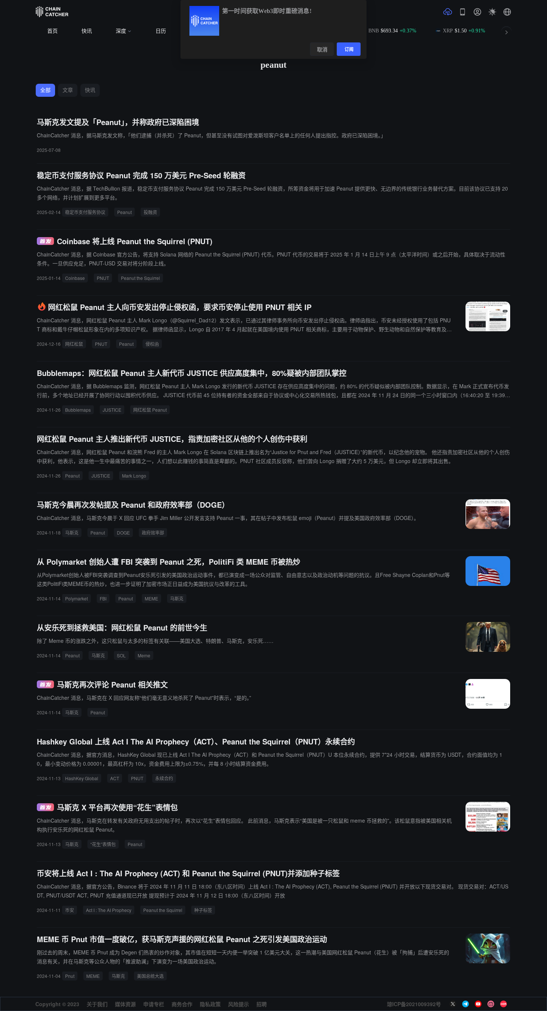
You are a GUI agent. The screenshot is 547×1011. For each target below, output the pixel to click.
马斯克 (72, 532)
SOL (121, 655)
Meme (144, 655)
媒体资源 (125, 1004)
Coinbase (75, 278)
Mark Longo (134, 475)
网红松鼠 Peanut (150, 409)
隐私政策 (210, 1004)
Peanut (124, 212)
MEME (151, 598)
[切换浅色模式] (492, 11)
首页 (52, 31)
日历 (161, 31)
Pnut (69, 976)
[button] (507, 12)
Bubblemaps (78, 409)
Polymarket (76, 598)
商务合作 (182, 1004)
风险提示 (238, 1004)
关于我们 (97, 1004)
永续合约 (164, 778)
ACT (114, 778)
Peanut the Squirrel (140, 278)
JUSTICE (112, 409)
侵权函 (152, 344)
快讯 (86, 31)
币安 (69, 910)
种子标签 (203, 910)
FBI (103, 598)
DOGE (123, 532)
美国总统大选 (150, 976)
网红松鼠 (74, 344)
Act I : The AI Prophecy (108, 910)
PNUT (103, 278)
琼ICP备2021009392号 (414, 1004)
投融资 (150, 212)
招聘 (261, 1004)
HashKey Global (81, 778)
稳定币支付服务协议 (85, 212)
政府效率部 (153, 532)
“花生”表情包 (103, 844)
